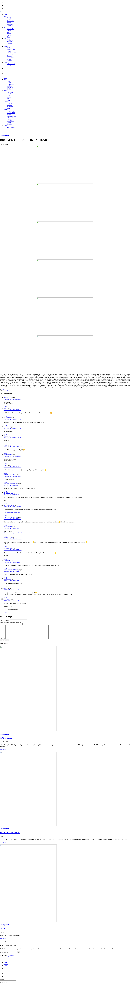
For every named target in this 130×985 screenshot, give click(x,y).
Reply (5, 406)
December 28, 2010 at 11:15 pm (12, 539)
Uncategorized (4, 135)
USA (8, 32)
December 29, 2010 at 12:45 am (12, 550)
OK (18, 952)
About (5, 62)
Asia (8, 37)
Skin (8, 45)
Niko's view (7, 427)
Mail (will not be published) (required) (10, 622)
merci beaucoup (8, 454)
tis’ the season (6, 738)
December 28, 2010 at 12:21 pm (13, 446)
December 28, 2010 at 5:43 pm (12, 528)
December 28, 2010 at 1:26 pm (12, 456)
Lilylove (6, 436)
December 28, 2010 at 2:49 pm (12, 476)
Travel (5, 27)
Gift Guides (10, 57)
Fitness (9, 51)
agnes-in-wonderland (9, 474)
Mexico (9, 33)
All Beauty (10, 40)
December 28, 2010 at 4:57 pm (12, 494)
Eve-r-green (7, 599)
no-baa (6, 465)
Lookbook (10, 25)
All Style (9, 17)
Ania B (5, 408)
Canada (9, 30)
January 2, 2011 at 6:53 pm (11, 571)
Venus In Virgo (8, 537)
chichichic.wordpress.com (11, 483)
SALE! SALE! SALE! (10, 832)
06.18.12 (3, 929)
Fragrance (10, 43)
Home (5, 14)
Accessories (10, 21)
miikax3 (6, 445)
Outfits (9, 19)
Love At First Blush (9, 505)
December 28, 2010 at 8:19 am (12, 410)
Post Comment (4, 640)
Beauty (6, 38)
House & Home (11, 52)
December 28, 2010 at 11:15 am (12, 428)
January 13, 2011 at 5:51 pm (11, 600)
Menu (1, 132)
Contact (9, 65)
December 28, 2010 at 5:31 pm (12, 519)
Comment (2, 638)
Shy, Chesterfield (8, 493)
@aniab (11, 956)
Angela (6, 588)
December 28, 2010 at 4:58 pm (12, 506)
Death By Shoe (8, 548)
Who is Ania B (11, 64)
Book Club (10, 54)
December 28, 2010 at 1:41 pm (12, 467)
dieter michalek (8, 397)
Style (5, 16)
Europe (9, 35)
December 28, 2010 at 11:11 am (12, 419)
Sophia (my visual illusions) (11, 569)
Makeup (9, 41)
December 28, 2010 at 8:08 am (12, 399)
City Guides (10, 29)
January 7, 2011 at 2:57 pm (11, 580)
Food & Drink (11, 49)
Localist (9, 60)
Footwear (9, 22)
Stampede (10, 24)
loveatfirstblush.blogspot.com (12, 512)
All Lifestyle (10, 48)
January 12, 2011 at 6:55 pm (11, 589)
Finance (9, 56)
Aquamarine (7, 417)
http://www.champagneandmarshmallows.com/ (17, 533)
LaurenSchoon (8, 526)
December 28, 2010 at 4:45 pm (12, 485)
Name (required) (4, 620)
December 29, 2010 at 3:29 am (12, 562)
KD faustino (7, 560)
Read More (3, 749)
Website (2, 624)
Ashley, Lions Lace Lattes (11, 517)
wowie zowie (7, 579)
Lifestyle (6, 46)
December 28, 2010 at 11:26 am (12, 437)
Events (9, 59)
